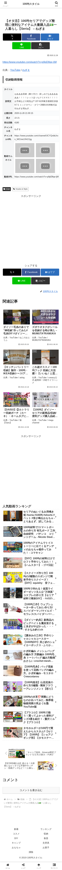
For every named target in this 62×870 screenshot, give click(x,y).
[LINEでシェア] (10, 822)
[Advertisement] (31, 229)
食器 (46, 838)
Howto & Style (22, 189)
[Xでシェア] (10, 804)
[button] (40, 45)
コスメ (16, 833)
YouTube (15, 70)
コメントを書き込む (31, 790)
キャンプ (16, 843)
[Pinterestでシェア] (24, 822)
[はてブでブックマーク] (51, 813)
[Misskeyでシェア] (51, 804)
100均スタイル (31, 4)
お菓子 (46, 847)
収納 (8, 189)
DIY (16, 838)
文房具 (46, 843)
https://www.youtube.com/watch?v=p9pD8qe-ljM (30, 62)
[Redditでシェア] (38, 813)
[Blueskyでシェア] (38, 804)
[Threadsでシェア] (24, 813)
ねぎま (26, 70)
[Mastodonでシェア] (24, 804)
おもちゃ (16, 847)
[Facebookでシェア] (10, 813)
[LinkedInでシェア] (38, 822)
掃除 (31, 852)
